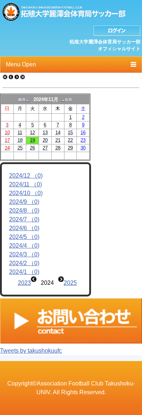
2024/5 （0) (24, 237)
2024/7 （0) (24, 219)
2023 (24, 283)
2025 (70, 283)
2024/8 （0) (24, 211)
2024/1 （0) (24, 272)
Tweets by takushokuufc (31, 351)
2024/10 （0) (26, 193)
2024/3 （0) (24, 254)
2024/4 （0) (24, 246)
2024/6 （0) (24, 228)
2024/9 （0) (24, 202)
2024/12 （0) (26, 175)
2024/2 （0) (24, 263)
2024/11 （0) (25, 184)
